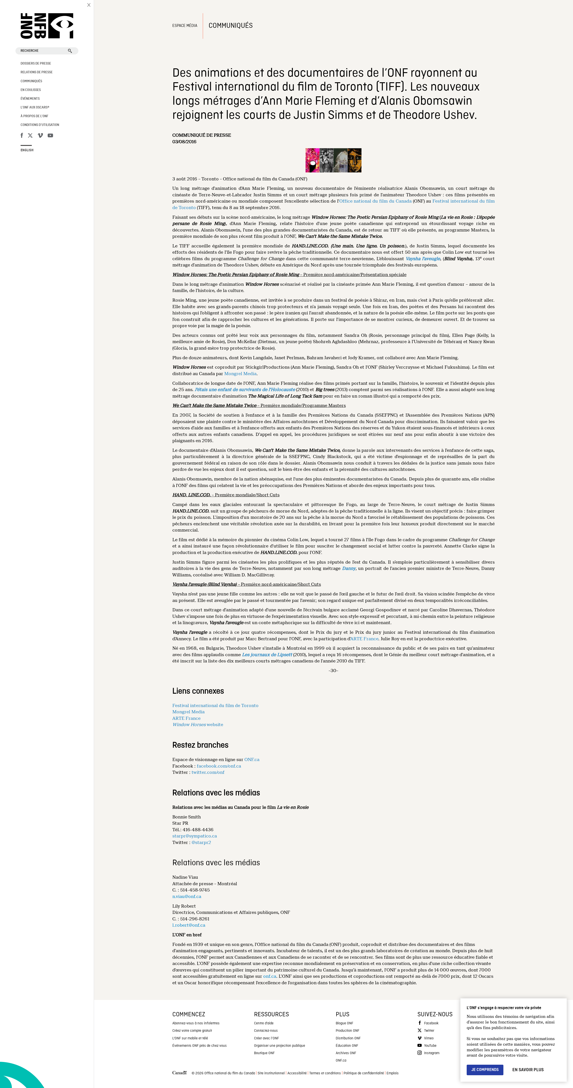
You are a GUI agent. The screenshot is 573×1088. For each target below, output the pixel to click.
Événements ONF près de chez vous (199, 1046)
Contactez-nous (266, 1031)
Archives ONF (346, 1053)
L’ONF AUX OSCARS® (35, 107)
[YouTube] (50, 136)
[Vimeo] (40, 136)
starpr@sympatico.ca (194, 836)
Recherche (29, 51)
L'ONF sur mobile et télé (190, 1038)
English (27, 150)
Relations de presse (37, 72)
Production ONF (347, 1031)
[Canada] (179, 1073)
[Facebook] (22, 136)
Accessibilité (297, 1073)
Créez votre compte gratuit (192, 1031)
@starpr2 (201, 842)
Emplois (393, 1073)
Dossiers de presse (36, 63)
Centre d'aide (264, 1023)
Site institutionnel (271, 1073)
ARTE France (364, 638)
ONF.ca (251, 759)
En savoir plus (528, 1069)
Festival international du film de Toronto (215, 705)
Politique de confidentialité (364, 1073)
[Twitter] (30, 136)
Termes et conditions (325, 1073)
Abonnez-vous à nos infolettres (196, 1023)
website (197, 724)
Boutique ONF (264, 1053)
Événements (30, 99)
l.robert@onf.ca (188, 925)
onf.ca (269, 976)
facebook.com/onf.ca (219, 766)
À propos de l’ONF (34, 116)
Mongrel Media (240, 373)
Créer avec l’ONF (266, 1038)
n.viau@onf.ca (186, 896)
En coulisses (31, 90)
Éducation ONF (347, 1046)
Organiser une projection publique (279, 1046)
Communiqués (31, 81)
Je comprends (485, 1070)
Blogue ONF (344, 1023)
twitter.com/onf (208, 772)
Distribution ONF (348, 1038)
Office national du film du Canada (375, 201)
